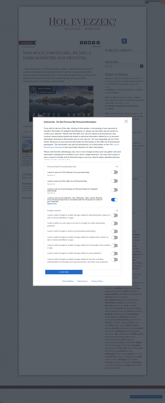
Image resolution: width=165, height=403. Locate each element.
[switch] (114, 172)
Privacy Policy (97, 281)
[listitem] (82, 166)
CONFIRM (64, 272)
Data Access (82, 281)
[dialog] (82, 201)
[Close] (127, 122)
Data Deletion (67, 281)
